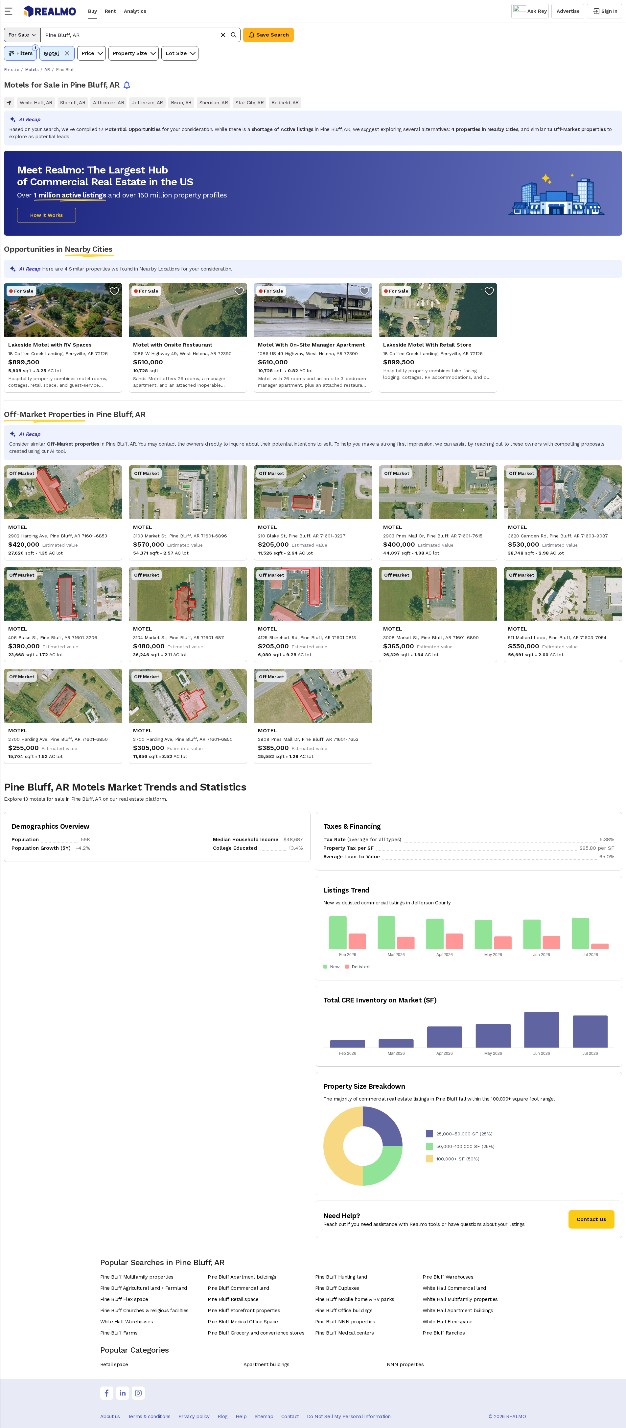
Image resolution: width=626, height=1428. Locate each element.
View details (63, 338)
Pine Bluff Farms (119, 1333)
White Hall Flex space (448, 1322)
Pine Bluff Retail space (233, 1299)
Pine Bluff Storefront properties (244, 1310)
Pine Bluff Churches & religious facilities (144, 1310)
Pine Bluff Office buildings (344, 1310)
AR (47, 69)
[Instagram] (138, 1393)
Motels (31, 69)
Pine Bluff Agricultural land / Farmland (143, 1288)
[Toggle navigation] (10, 11)
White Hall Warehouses (126, 1322)
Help (241, 1416)
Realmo (50, 11)
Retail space (114, 1364)
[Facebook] (106, 1393)
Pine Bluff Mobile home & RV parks (354, 1299)
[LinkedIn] (122, 1393)
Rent (110, 11)
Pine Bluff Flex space (124, 1299)
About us (110, 1416)
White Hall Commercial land (454, 1288)
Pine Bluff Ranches (444, 1333)
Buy (92, 11)
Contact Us (591, 1219)
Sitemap (264, 1416)
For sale (11, 69)
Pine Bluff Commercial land (238, 1288)
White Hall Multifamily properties (460, 1299)
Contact (290, 1416)
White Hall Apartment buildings (458, 1310)
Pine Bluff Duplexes (337, 1288)
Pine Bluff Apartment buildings (242, 1277)
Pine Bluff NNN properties (345, 1322)
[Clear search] (223, 35)
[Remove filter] (67, 53)
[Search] (233, 35)
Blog (223, 1416)
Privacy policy (194, 1416)
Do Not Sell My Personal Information (349, 1416)
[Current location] (9, 102)
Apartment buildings (266, 1364)
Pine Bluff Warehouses (448, 1277)
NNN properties (405, 1364)
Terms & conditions (149, 1416)
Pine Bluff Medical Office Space (243, 1322)
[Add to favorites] (114, 291)
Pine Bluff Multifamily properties (137, 1277)
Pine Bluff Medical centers (344, 1333)
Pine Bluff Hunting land (341, 1277)
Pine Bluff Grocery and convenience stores (256, 1333)
